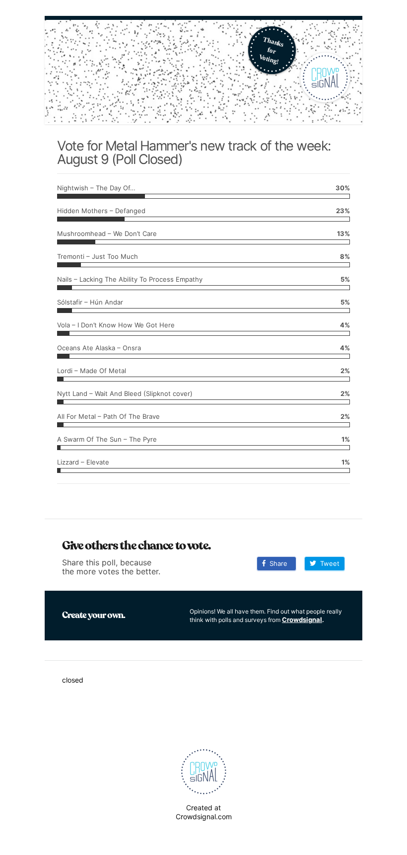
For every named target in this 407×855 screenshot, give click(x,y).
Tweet (327, 563)
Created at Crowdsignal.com (204, 812)
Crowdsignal (302, 619)
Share (276, 563)
